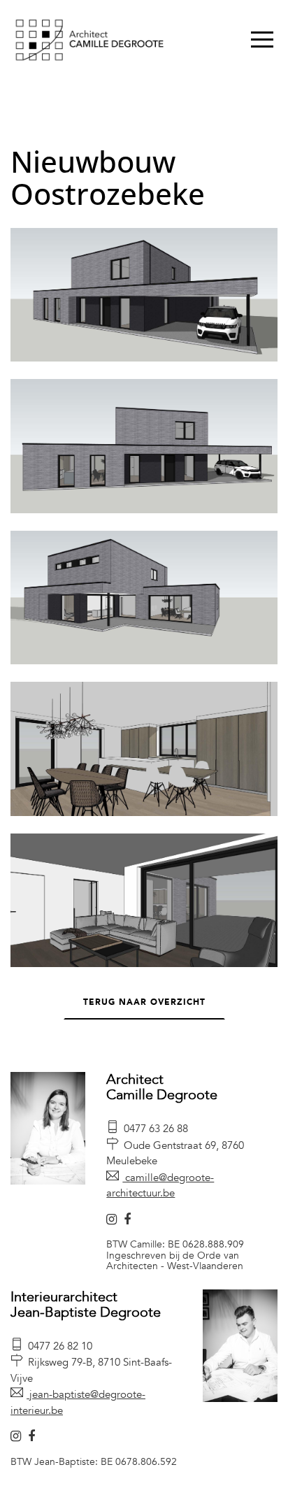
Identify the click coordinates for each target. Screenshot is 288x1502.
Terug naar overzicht (144, 1002)
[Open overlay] (262, 39)
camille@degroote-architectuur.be (160, 1186)
